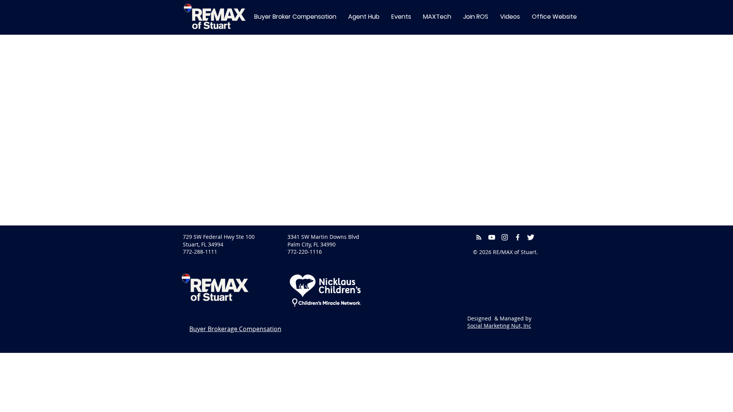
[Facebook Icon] (517, 237)
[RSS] (479, 237)
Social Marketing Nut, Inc (499, 325)
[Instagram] (505, 237)
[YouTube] (492, 237)
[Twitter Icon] (530, 237)
